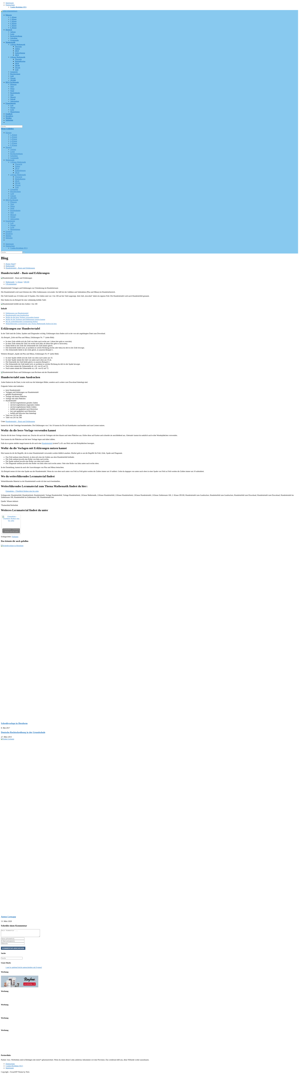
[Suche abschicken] (24, 252)
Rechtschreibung (16, 154)
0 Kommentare (11, 284)
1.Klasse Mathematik (18, 162)
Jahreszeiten (14, 219)
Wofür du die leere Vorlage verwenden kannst (22, 317)
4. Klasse (13, 141)
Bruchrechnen (15, 192)
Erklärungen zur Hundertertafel (17, 313)
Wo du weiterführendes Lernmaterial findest (22, 321)
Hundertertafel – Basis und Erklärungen (20, 421)
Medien (8, 236)
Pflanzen (13, 202)
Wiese (12, 206)
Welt (12, 213)
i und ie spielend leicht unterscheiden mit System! (24, 967)
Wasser (13, 225)
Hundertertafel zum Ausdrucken (17, 315)
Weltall (12, 217)
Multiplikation (20, 179)
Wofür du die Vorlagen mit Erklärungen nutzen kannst (25, 319)
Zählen (17, 166)
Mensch (13, 215)
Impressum (10, 3)
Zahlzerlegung (20, 171)
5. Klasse (13, 143)
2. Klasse (13, 137)
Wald (12, 208)
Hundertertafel (47, 443)
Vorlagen (15, 537)
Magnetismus (15, 229)
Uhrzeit (17, 185)
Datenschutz (10, 5)
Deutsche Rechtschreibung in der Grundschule (23, 732)
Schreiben (14, 156)
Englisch (9, 231)
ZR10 (17, 168)
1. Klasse (13, 135)
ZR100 (17, 183)
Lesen (12, 152)
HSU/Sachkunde (12, 200)
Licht (12, 227)
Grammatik (14, 158)
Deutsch (9, 147)
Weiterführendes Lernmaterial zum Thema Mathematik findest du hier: (31, 324)
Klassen (8, 133)
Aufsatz (13, 149)
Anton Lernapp (8, 916)
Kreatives (9, 234)
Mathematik (10, 160)
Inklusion (9, 238)
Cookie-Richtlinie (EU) (18, 7)
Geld (17, 187)
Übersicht (18, 164)
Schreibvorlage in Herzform (14, 723)
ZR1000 (13, 198)
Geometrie (14, 189)
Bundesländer (15, 210)
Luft (11, 223)
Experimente (10, 221)
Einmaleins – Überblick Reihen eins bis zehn (22, 491)
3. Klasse (13, 139)
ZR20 (17, 173)
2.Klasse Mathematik (18, 175)
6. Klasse (13, 145)
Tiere (12, 204)
